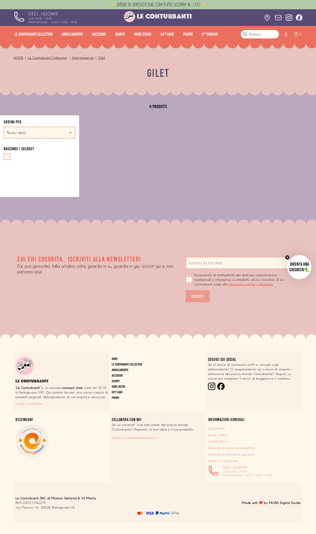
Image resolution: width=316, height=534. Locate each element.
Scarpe (120, 34)
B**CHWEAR (210, 34)
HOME (115, 359)
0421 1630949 (43, 14)
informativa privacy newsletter (250, 284)
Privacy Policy (218, 435)
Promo (188, 34)
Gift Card (167, 34)
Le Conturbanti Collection (34, 34)
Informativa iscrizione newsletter (231, 448)
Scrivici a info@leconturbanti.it (134, 438)
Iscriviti (197, 296)
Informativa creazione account (231, 454)
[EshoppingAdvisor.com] (61, 441)
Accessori (99, 34)
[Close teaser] (287, 257)
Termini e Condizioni (223, 461)
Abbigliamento (72, 34)
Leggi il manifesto (28, 403)
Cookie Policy (218, 441)
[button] (299, 267)
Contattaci (216, 428)
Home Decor (142, 34)
